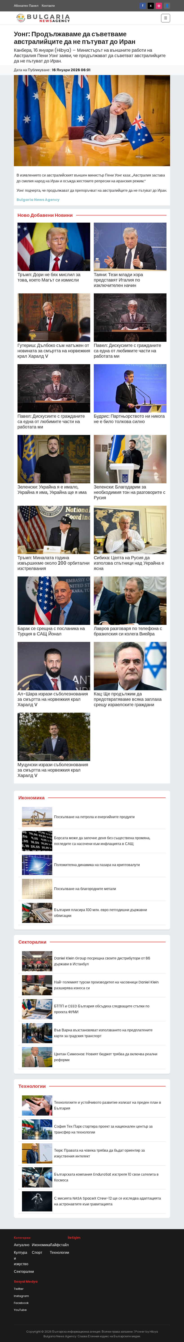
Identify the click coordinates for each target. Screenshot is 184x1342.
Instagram (21, 1296)
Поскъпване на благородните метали (85, 888)
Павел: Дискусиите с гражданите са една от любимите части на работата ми (127, 350)
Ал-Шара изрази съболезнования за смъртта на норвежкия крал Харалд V (53, 699)
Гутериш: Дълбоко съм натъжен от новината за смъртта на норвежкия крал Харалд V (54, 350)
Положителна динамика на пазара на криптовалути (97, 864)
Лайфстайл (59, 1244)
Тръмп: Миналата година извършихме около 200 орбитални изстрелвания (54, 563)
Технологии (59, 1252)
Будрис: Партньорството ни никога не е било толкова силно (129, 419)
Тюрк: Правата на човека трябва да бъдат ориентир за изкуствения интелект (99, 1153)
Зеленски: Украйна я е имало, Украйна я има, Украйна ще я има (52, 489)
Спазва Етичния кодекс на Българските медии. (109, 1336)
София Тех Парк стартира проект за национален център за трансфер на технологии (103, 1129)
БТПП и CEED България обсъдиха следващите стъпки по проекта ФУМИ (101, 1009)
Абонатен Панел (26, 5)
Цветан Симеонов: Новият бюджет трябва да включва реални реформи (105, 1057)
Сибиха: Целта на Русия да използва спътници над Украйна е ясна (129, 563)
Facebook (21, 1303)
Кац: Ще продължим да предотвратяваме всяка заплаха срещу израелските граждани (128, 699)
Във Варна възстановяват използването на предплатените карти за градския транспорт (103, 1033)
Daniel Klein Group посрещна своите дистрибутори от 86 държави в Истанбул (102, 961)
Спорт (37, 1252)
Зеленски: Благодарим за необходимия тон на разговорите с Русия (129, 492)
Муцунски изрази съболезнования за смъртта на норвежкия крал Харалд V (53, 770)
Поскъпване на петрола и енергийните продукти (94, 816)
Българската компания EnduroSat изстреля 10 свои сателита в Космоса (106, 1177)
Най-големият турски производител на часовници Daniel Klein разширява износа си (106, 985)
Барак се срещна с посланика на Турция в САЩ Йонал (51, 631)
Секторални (24, 1271)
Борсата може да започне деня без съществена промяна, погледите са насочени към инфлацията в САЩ (102, 840)
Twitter (19, 1289)
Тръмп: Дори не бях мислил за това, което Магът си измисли (49, 277)
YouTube (20, 1310)
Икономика (41, 1244)
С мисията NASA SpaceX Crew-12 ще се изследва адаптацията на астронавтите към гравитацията (107, 1201)
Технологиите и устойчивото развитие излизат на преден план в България (107, 1105)
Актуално (21, 1244)
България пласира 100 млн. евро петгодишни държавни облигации (100, 912)
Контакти (48, 5)
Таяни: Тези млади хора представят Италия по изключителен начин (118, 279)
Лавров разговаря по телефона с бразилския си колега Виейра (128, 631)
